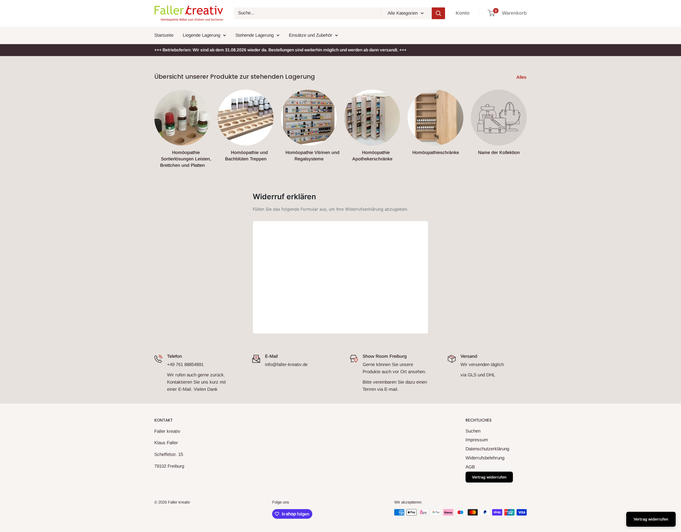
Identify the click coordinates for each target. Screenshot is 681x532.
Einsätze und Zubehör (310, 35)
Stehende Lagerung (254, 35)
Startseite (163, 35)
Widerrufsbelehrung (485, 457)
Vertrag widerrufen (489, 477)
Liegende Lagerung (201, 35)
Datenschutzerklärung (487, 448)
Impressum (477, 439)
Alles (522, 77)
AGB (470, 466)
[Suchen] (438, 13)
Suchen (473, 431)
